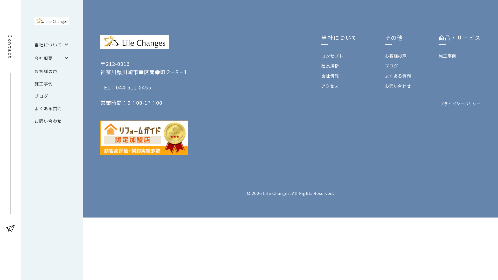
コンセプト (332, 56)
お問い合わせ (398, 86)
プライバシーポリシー (460, 103)
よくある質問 (398, 76)
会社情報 (330, 76)
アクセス (329, 86)
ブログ (391, 66)
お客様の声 (396, 56)
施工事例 (447, 56)
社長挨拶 (330, 66)
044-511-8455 (133, 87)
